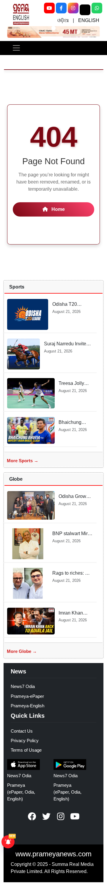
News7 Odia (23, 686)
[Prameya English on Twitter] (46, 816)
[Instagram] (73, 8)
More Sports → (22, 460)
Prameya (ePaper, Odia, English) (21, 792)
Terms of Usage (26, 750)
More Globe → (22, 651)
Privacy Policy (25, 740)
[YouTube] (49, 8)
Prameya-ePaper (27, 696)
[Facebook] (61, 8)
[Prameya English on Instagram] (60, 816)
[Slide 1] (53, 28)
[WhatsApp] (97, 8)
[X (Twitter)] (85, 9)
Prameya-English (27, 705)
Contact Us (22, 731)
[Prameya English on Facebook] (32, 816)
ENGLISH (88, 20)
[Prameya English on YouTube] (75, 816)
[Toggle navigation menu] (16, 48)
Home (57, 209)
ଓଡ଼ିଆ (63, 20)
